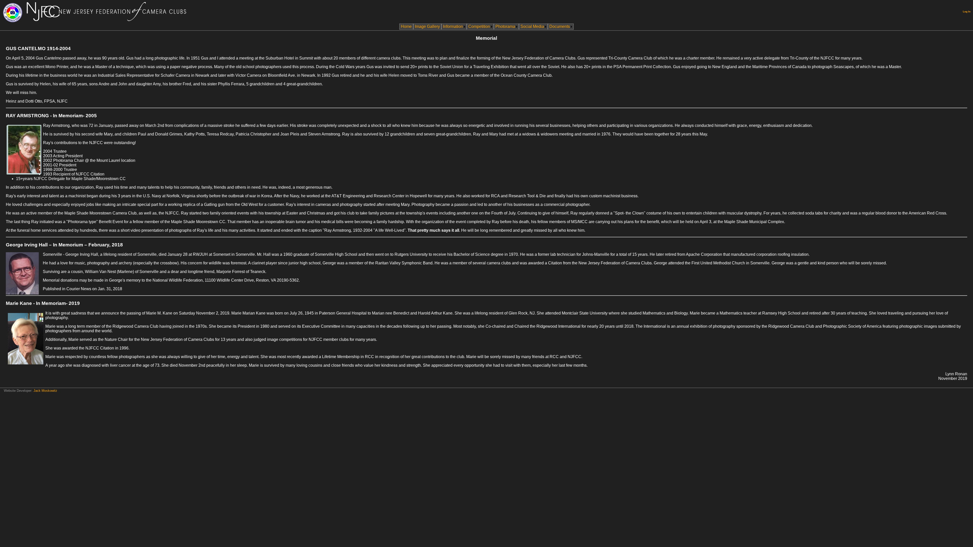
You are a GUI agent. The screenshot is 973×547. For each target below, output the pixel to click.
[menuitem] (406, 27)
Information (453, 26)
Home (406, 26)
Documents (559, 26)
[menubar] (486, 27)
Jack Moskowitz (45, 391)
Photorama (505, 26)
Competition (479, 26)
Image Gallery (427, 26)
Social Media (532, 26)
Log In (966, 11)
